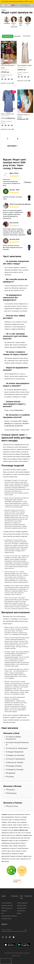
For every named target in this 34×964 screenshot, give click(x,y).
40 (12, 79)
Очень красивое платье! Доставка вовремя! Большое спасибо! (12, 247)
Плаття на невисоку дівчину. (20, 204)
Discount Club (22, 347)
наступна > (12, 146)
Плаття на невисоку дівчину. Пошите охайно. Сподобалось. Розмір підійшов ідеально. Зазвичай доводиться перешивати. (13, 214)
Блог (2, 913)
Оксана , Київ (14, 190)
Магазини (14, 896)
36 (5, 79)
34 (2, 79)
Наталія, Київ (14, 239)
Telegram (25, 421)
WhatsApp (7, 423)
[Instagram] (6, 937)
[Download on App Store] (9, 945)
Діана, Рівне (14, 173)
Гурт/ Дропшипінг (21, 908)
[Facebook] (2, 937)
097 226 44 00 (19, 426)
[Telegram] (13, 937)
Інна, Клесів (14, 223)
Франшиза (4, 910)
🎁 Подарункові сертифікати (9, 916)
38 (8, 79)
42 (25, 77)
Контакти (28, 896)
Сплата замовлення (22, 903)
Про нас (21, 897)
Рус (21, 955)
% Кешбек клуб (21, 910)
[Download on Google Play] (23, 945)
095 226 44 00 (10, 426)
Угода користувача (6, 918)
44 (28, 77)
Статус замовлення (6, 903)
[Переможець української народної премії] (22, 871)
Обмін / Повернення (6, 908)
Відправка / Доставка (7, 905)
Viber (19, 421)
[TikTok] (10, 937)
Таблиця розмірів (21, 905)
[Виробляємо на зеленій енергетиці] (11, 870)
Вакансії (19, 913)
